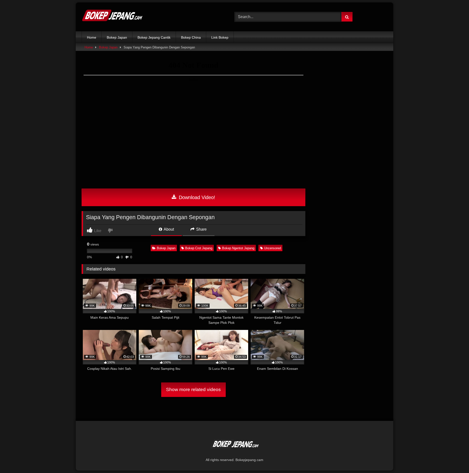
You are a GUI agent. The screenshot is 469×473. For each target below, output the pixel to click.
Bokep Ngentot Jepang (238, 248)
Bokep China (191, 37)
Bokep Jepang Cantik (154, 37)
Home (91, 37)
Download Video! (196, 197)
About (168, 229)
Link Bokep (219, 37)
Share (201, 229)
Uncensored (272, 248)
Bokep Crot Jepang (198, 248)
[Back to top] (453, 458)
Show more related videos (193, 389)
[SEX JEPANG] (112, 16)
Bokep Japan (117, 37)
